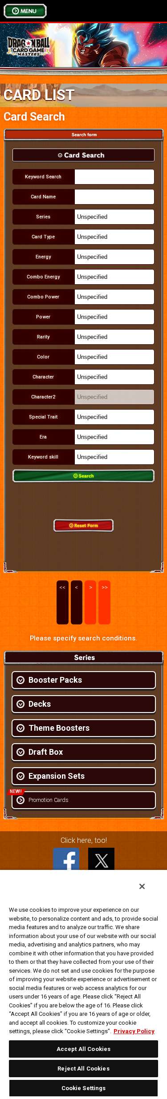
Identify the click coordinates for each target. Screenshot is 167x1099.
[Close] (142, 886)
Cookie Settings (83, 1088)
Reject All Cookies (83, 1068)
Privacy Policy (134, 1031)
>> (105, 587)
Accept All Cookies (83, 1049)
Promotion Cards (49, 800)
